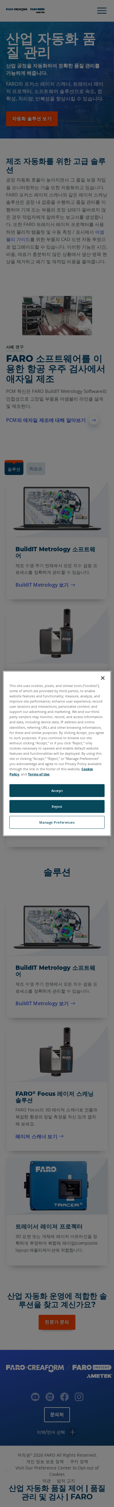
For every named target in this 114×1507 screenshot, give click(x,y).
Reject (57, 806)
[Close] (102, 678)
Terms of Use (39, 774)
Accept (57, 790)
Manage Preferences (56, 822)
